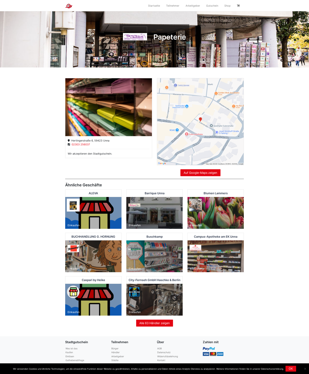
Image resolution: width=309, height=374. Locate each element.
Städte (114, 360)
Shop (227, 5)
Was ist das (71, 348)
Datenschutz (164, 352)
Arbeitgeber (193, 5)
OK (291, 368)
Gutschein (212, 5)
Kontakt (161, 360)
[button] (71, 107)
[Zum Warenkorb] (239, 5)
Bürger (114, 348)
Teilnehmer (172, 5)
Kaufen (69, 352)
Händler (115, 352)
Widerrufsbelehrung (167, 356)
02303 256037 (80, 144)
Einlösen (70, 356)
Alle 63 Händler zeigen (154, 323)
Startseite (154, 5)
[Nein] (305, 368)
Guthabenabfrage (75, 360)
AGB (159, 348)
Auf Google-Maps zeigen (200, 172)
